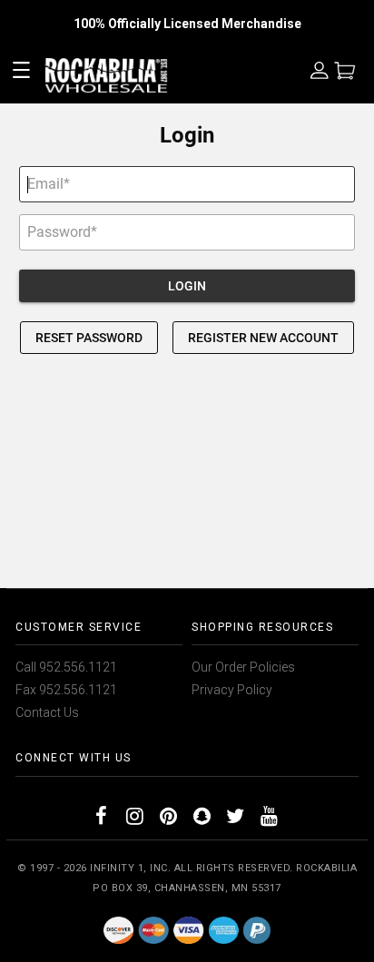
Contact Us (47, 712)
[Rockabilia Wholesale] (187, 930)
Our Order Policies (243, 667)
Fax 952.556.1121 (66, 689)
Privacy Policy (232, 689)
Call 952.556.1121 (66, 667)
